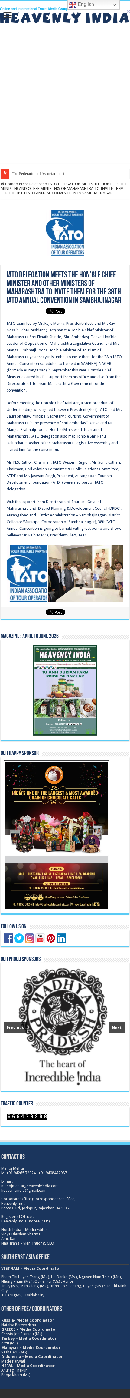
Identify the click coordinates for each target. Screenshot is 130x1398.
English (85, 4)
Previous (15, 1027)
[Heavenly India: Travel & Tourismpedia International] (65, 14)
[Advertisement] (65, 97)
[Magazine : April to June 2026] (65, 690)
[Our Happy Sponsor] (56, 835)
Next (117, 1027)
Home (9, 184)
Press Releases (31, 184)
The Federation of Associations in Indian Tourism (52, 173)
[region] (64, 1026)
